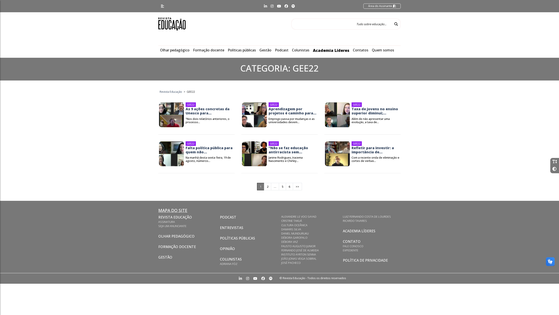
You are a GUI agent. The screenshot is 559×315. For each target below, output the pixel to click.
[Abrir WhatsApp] (548, 304)
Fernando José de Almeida (300, 250)
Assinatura (166, 222)
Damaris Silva (291, 229)
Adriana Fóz (228, 264)
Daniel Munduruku (295, 233)
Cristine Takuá (291, 221)
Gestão (265, 50)
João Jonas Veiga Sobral (299, 259)
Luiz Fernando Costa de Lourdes (367, 217)
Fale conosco (353, 246)
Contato (352, 241)
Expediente (350, 250)
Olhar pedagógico (175, 50)
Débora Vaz (289, 242)
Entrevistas (231, 227)
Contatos (360, 50)
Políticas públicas (242, 50)
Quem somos (383, 50)
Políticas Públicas (237, 238)
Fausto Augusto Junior (298, 246)
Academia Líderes (331, 50)
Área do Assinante (380, 6)
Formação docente (208, 50)
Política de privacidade (365, 260)
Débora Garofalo (294, 238)
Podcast (281, 50)
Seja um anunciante (172, 226)
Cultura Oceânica (294, 225)
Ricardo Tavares (355, 221)
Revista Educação (175, 217)
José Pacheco (291, 263)
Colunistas (300, 50)
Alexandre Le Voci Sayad (298, 217)
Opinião (227, 248)
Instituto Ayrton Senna (298, 254)
